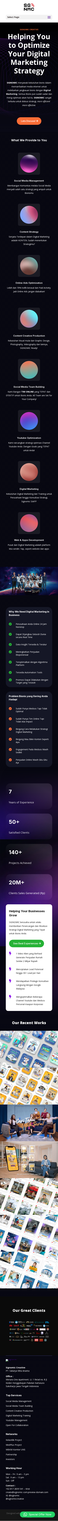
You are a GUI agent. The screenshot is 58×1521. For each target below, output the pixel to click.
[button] (37, 1514)
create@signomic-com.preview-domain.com (27, 1492)
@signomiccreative (15, 1498)
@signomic (14, 1495)
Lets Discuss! (28, 120)
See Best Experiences (25, 943)
